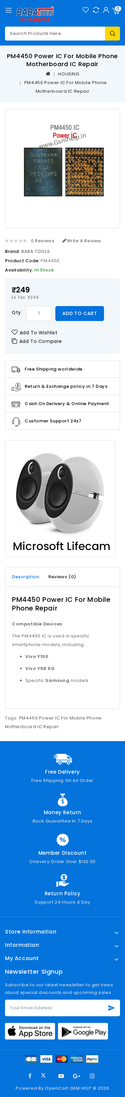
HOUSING (68, 74)
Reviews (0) (62, 577)
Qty (16, 312)
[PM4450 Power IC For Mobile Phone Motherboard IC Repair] (62, 165)
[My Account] (106, 10)
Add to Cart (79, 313)
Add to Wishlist (39, 332)
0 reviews (42, 241)
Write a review (84, 241)
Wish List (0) (85, 10)
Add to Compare (40, 341)
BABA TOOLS (35, 251)
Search (112, 34)
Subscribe (111, 1008)
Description (25, 577)
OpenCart (56, 1088)
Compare (96, 10)
